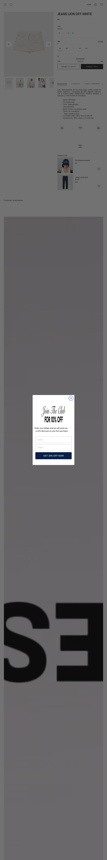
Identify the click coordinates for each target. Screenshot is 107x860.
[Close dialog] (71, 398)
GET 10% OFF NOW (53, 456)
